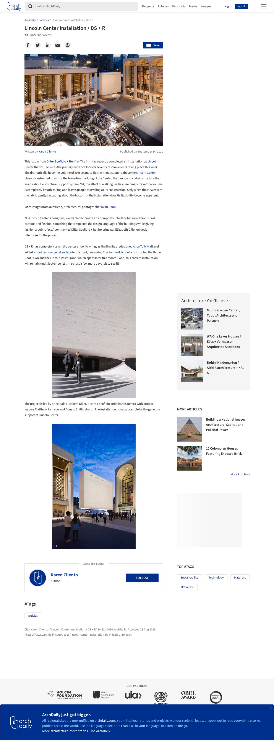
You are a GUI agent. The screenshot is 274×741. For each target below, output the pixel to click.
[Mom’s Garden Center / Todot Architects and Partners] (192, 319)
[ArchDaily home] (14, 6)
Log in (228, 6)
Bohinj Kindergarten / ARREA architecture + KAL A (225, 367)
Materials (240, 577)
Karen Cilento (64, 575)
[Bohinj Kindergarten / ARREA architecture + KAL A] (192, 371)
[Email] (57, 45)
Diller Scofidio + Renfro (63, 161)
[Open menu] (263, 6)
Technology (216, 577)
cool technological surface (53, 252)
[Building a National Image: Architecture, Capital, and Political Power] (189, 429)
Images (206, 6)
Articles (163, 6)
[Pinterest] (67, 45)
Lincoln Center (146, 172)
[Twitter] (37, 45)
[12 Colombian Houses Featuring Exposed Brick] (189, 458)
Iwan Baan (108, 207)
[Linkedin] (47, 45)
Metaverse (187, 587)
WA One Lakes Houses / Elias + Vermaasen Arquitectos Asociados (224, 341)
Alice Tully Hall (143, 246)
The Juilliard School (116, 252)
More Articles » (240, 474)
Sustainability (189, 577)
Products (179, 6)
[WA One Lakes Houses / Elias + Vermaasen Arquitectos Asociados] (192, 345)
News (193, 6)
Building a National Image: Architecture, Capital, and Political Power (225, 424)
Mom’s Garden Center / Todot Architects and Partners (224, 315)
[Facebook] (27, 45)
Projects (148, 6)
